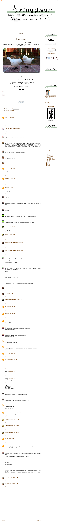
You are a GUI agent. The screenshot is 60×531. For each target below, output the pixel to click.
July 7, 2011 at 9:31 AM (15, 419)
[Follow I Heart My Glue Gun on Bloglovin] (50, 44)
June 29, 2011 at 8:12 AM (11, 168)
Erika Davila (6, 468)
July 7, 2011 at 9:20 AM (18, 412)
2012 (47, 132)
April (48, 163)
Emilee (6, 226)
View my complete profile (48, 103)
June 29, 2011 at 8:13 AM (11, 178)
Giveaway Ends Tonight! (50, 150)
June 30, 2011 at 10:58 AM (19, 250)
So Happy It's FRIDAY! (50, 155)
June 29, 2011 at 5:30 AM (10, 117)
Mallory (6, 281)
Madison (6, 257)
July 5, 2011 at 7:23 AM (10, 327)
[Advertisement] (10, 511)
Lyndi (5, 287)
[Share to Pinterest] (18, 109)
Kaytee (6, 327)
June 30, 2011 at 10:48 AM (11, 226)
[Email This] (13, 109)
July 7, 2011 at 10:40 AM (10, 445)
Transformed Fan (49, 153)
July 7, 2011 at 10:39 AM (10, 438)
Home (21, 520)
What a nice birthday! (50, 158)
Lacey (6, 438)
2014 (47, 130)
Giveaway (7, 110)
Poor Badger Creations (8, 419)
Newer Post (3, 520)
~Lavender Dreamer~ (8, 477)
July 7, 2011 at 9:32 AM (15, 425)
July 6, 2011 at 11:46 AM (13, 359)
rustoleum (12, 110)
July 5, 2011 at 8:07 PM (12, 346)
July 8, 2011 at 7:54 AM (12, 468)
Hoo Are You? (49, 154)
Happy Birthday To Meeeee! (51, 159)
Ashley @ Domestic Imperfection (10, 412)
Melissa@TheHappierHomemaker (10, 299)
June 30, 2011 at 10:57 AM (19, 242)
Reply (5, 125)
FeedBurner (53, 53)
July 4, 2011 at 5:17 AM (18, 299)
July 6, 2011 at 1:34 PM (12, 378)
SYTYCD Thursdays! (50, 156)
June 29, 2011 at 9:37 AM (11, 202)
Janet (51, 90)
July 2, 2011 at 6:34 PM (10, 287)
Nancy (6, 117)
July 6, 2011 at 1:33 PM (12, 371)
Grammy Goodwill (7, 162)
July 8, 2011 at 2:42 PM (14, 477)
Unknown (6, 168)
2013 (47, 131)
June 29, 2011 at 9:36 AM (11, 196)
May (48, 162)
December (48, 134)
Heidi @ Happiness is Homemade (10, 242)
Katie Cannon (7, 346)
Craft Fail (48, 151)
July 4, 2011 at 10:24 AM (11, 306)
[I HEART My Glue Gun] (51, 119)
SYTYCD (48, 161)
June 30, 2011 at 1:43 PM (10, 281)
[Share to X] (16, 109)
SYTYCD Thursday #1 (50, 152)
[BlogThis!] (15, 109)
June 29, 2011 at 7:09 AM (14, 162)
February (48, 165)
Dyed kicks (48, 160)
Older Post (38, 520)
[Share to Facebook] (17, 109)
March (48, 164)
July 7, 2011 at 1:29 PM (10, 452)
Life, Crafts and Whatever (8, 128)
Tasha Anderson (7, 359)
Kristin (6, 452)
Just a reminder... (49, 157)
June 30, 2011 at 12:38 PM (11, 257)
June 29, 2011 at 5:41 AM (16, 128)
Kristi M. (6, 196)
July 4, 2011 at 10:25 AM (11, 320)
